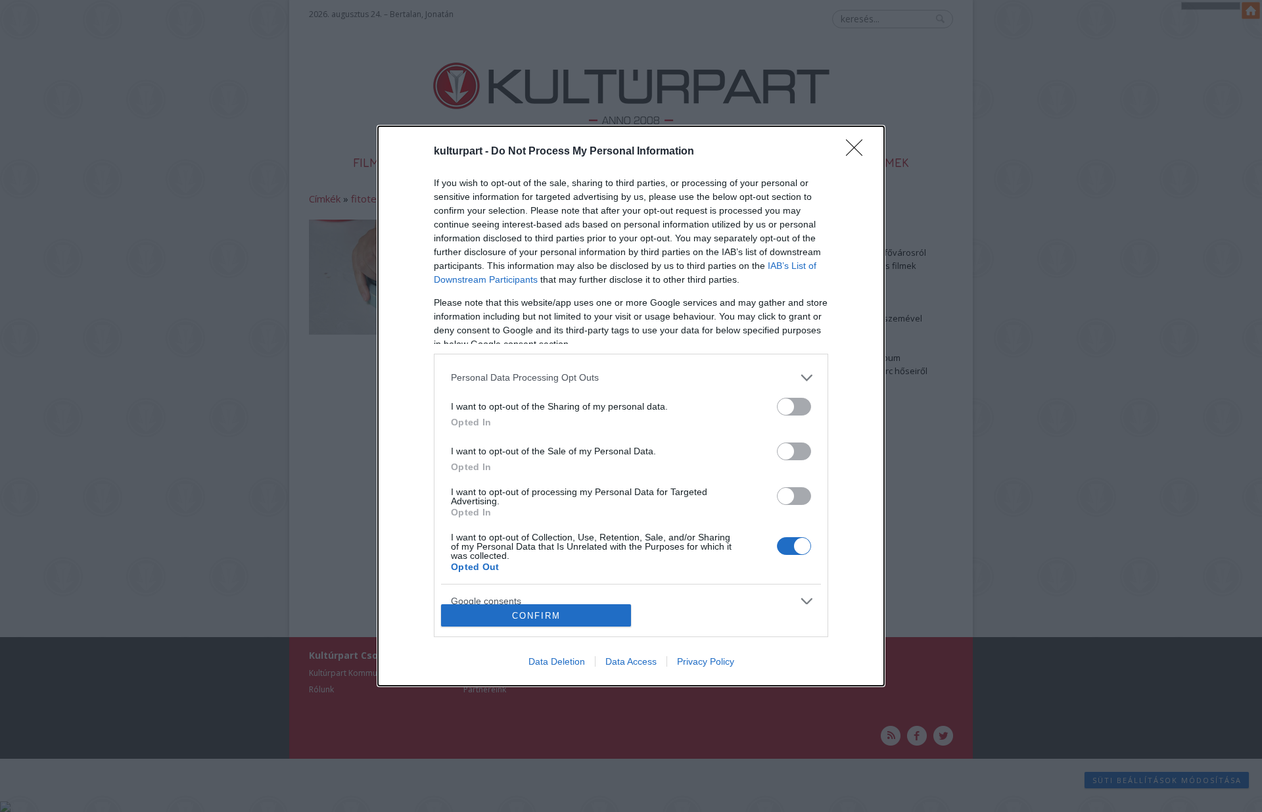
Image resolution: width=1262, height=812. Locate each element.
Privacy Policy (705, 661)
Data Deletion (556, 661)
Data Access (631, 661)
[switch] (794, 407)
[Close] (858, 151)
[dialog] (631, 406)
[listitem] (631, 378)
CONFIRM (536, 616)
